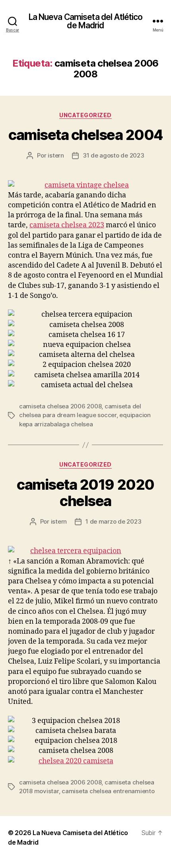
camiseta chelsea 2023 (66, 225)
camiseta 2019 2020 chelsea (85, 493)
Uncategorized (85, 115)
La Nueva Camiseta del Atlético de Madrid (86, 21)
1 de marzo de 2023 (113, 521)
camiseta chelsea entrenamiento (108, 791)
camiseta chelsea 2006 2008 (60, 406)
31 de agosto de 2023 (113, 155)
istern (56, 155)
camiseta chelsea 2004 (85, 135)
